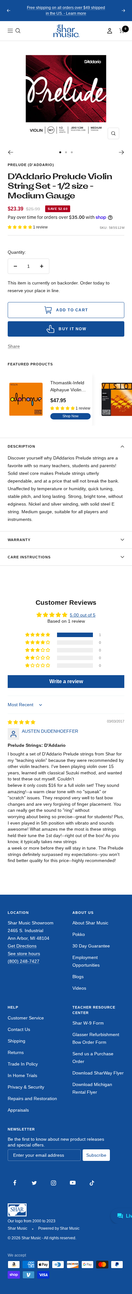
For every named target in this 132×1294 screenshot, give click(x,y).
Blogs (78, 976)
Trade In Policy (23, 1063)
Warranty (19, 540)
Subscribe (96, 1155)
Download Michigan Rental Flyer (92, 1088)
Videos (79, 988)
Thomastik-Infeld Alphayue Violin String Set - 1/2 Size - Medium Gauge (67, 387)
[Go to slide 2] (66, 152)
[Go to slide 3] (72, 152)
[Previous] (10, 152)
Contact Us (19, 1029)
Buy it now (72, 329)
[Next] (121, 152)
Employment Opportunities (86, 961)
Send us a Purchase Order (92, 1057)
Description (21, 446)
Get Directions (22, 945)
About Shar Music (90, 922)
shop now (70, 416)
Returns (16, 1052)
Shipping (16, 1040)
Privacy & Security (26, 1087)
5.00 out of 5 (82, 615)
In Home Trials (22, 1075)
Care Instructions (29, 557)
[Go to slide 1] (60, 152)
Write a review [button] (66, 681)
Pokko (78, 934)
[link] (66, 31)
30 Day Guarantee (91, 945)
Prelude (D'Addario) (31, 165)
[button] (18, 30)
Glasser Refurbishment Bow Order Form (95, 1038)
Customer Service (26, 1017)
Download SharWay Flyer (98, 1072)
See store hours (24, 953)
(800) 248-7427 (23, 961)
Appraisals (18, 1110)
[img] (21, 722)
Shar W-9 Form (88, 1023)
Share (14, 346)
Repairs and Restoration (32, 1098)
